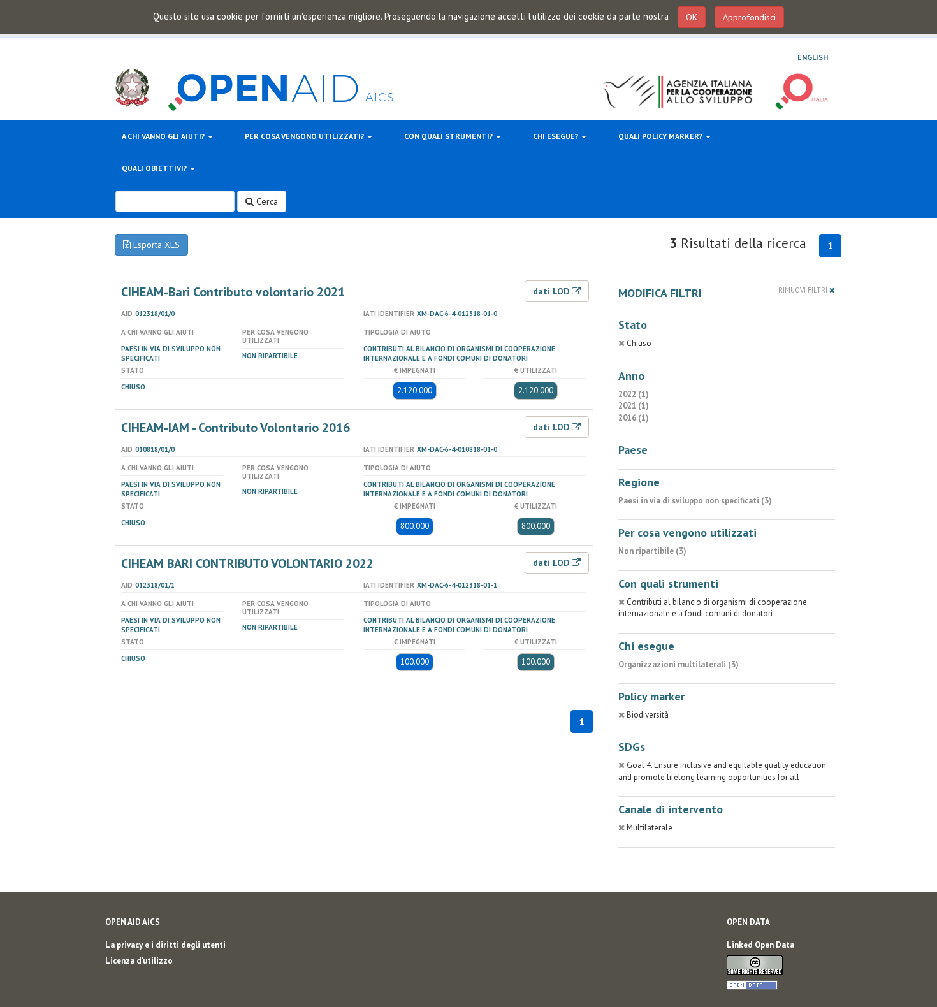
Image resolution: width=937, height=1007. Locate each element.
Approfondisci (749, 17)
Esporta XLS (155, 244)
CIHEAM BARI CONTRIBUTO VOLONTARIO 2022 (247, 563)
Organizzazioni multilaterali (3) (678, 664)
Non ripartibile (270, 355)
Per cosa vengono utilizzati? (305, 136)
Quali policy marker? (661, 136)
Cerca (266, 201)
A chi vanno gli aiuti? (164, 136)
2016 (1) (633, 417)
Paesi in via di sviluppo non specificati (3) (695, 500)
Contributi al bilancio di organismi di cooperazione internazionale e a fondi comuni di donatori (459, 353)
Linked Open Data (760, 944)
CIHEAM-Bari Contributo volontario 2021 (233, 292)
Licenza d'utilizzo (139, 960)
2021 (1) (633, 405)
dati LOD (552, 291)
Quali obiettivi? (155, 168)
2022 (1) (633, 394)
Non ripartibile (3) (652, 551)
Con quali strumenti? (449, 136)
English (812, 57)
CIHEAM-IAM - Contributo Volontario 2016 (235, 427)
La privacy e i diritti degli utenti (165, 944)
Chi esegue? (556, 136)
